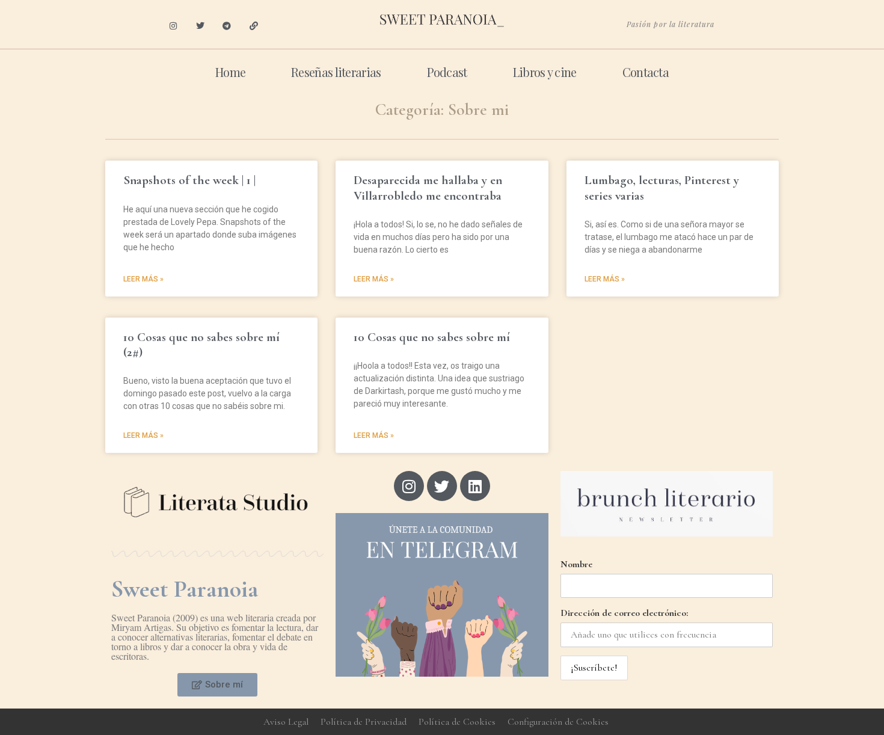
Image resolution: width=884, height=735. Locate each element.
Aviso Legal (285, 722)
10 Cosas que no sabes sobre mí (432, 337)
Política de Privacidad (364, 722)
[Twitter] (199, 26)
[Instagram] (172, 26)
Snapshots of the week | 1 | (189, 180)
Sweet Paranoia (184, 588)
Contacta (645, 72)
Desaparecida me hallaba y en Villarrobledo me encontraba (428, 188)
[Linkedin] (475, 486)
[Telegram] (227, 26)
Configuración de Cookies (558, 722)
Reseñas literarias (336, 72)
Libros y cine (545, 72)
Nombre (576, 564)
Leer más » (143, 279)
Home (230, 72)
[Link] (254, 26)
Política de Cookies (457, 722)
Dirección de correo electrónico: (624, 613)
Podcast (447, 72)
